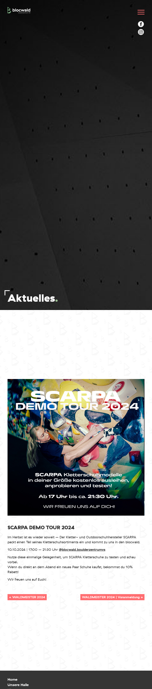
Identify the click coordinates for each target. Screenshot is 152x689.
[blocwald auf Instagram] (141, 32)
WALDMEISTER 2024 (28, 597)
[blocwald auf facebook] (141, 24)
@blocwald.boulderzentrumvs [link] (82, 550)
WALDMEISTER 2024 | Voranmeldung (111, 597)
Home (12, 679)
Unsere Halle (18, 684)
